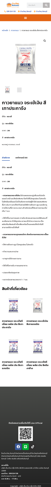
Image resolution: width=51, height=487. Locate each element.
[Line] (25, 446)
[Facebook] (18, 446)
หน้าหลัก (5, 30)
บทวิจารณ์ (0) (21, 157)
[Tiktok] (32, 446)
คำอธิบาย (6, 157)
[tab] (6, 158)
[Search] (46, 5)
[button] (25, 18)
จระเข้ (18, 144)
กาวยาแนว (15, 30)
